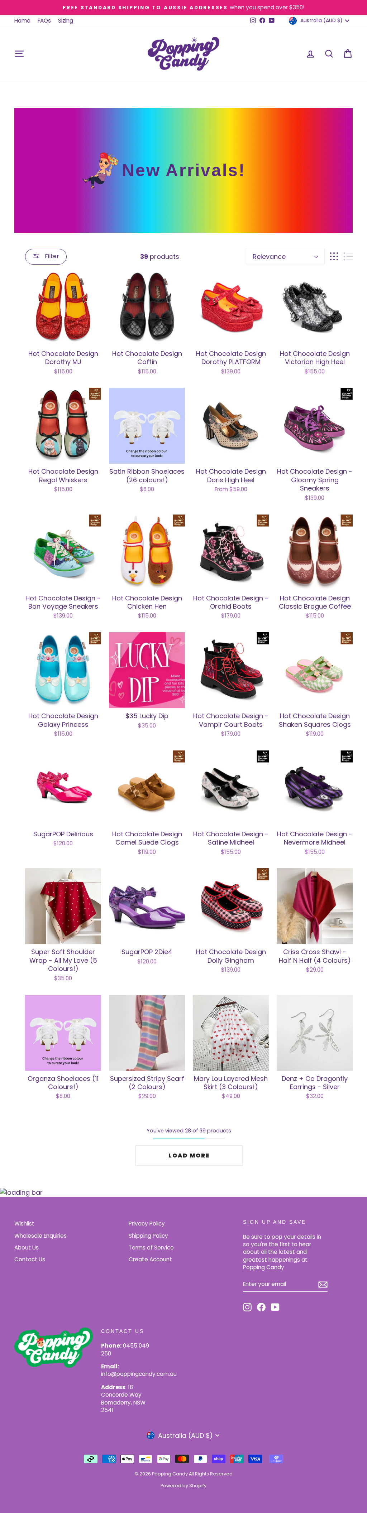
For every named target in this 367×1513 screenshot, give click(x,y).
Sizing (65, 20)
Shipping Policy (148, 1235)
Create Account (150, 1259)
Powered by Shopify (183, 1486)
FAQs (44, 20)
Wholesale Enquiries (40, 1235)
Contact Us (29, 1259)
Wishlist (24, 1223)
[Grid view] (334, 256)
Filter (51, 256)
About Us (26, 1247)
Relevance (269, 256)
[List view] (348, 256)
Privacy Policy (147, 1223)
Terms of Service (151, 1247)
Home (22, 20)
